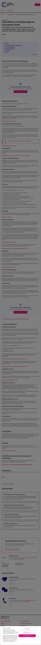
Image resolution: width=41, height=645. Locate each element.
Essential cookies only (27, 632)
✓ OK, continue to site (27, 635)
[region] (20, 635)
